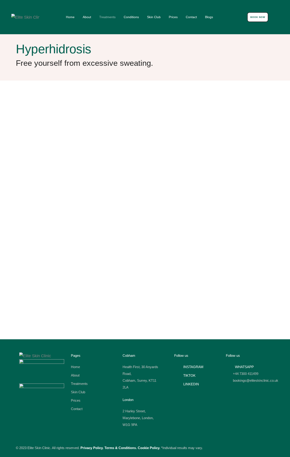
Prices (173, 17)
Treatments (107, 17)
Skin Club (154, 17)
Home (70, 17)
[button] (257, 17)
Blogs (209, 17)
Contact (191, 17)
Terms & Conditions (120, 448)
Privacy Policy (91, 448)
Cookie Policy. (149, 448)
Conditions (131, 17)
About (87, 17)
